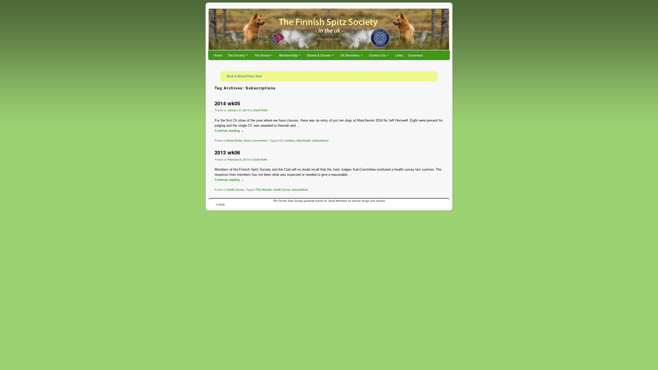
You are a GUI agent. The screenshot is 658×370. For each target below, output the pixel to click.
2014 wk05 (227, 103)
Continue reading (229, 131)
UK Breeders (349, 56)
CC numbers (287, 140)
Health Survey (235, 189)
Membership (287, 56)
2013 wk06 (227, 152)
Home (218, 55)
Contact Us (376, 56)
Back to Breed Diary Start (244, 76)
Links (399, 55)
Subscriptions (320, 140)
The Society (235, 56)
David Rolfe (260, 110)
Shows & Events (317, 56)
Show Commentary (255, 140)
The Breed (261, 56)
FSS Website (264, 189)
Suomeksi (415, 55)
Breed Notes (234, 140)
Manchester (304, 140)
